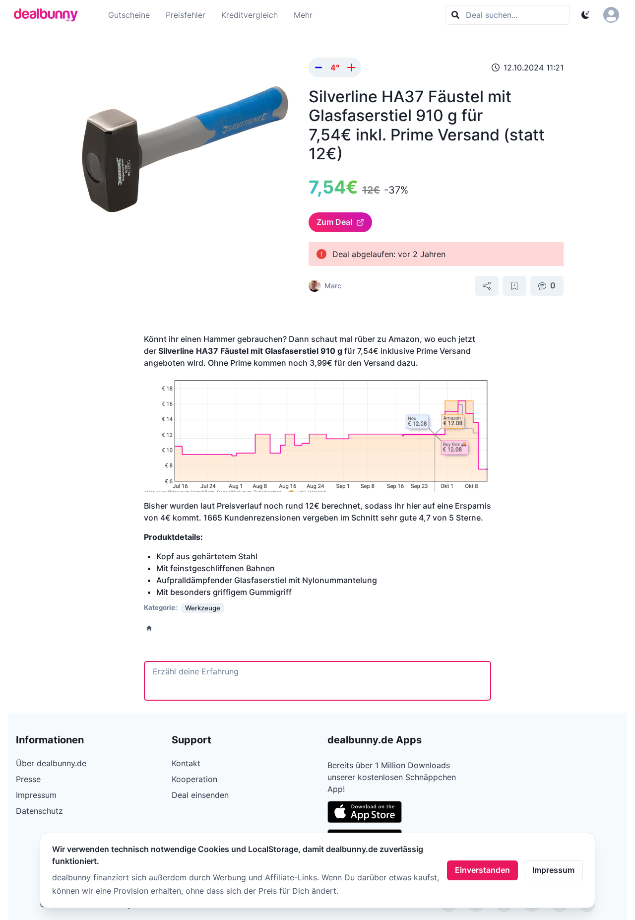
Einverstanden (482, 870)
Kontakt (186, 763)
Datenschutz (39, 811)
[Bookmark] (514, 286)
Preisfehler (185, 15)
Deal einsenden (200, 795)
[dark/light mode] (585, 15)
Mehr (303, 15)
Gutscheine (129, 15)
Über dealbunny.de (51, 763)
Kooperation (194, 779)
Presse (28, 779)
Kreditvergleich (249, 15)
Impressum (553, 870)
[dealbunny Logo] (49, 15)
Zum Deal (334, 222)
